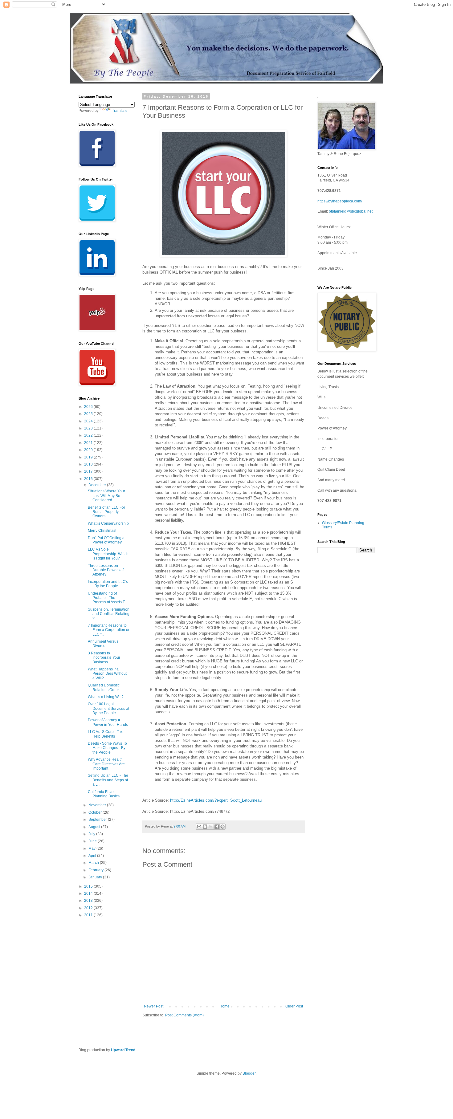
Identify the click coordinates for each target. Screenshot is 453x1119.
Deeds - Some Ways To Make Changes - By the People (107, 748)
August (94, 827)
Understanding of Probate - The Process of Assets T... (107, 597)
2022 (89, 435)
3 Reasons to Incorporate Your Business (104, 657)
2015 (89, 886)
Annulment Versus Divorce (103, 643)
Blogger (249, 1073)
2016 (89, 479)
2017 (89, 471)
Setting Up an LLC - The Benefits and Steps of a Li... (108, 780)
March (94, 863)
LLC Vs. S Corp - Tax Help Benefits (105, 734)
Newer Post (153, 1006)
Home (224, 1006)
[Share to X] (211, 827)
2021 (89, 443)
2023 (89, 428)
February (96, 870)
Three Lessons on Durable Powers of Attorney (106, 570)
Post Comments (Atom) (184, 1015)
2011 (89, 915)
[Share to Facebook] (217, 827)
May (92, 848)
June (93, 841)
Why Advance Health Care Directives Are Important (106, 764)
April (92, 855)
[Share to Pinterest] (222, 827)
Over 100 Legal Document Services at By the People (108, 708)
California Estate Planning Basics (104, 794)
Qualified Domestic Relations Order (104, 687)
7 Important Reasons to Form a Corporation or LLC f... (108, 630)
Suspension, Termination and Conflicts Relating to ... (108, 614)
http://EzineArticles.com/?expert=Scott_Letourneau (216, 800)
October (95, 812)
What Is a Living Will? (106, 697)
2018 (89, 464)
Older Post (294, 1006)
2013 (89, 900)
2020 (89, 450)
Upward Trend (123, 1050)
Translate (120, 110)
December (97, 485)
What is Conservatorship (108, 523)
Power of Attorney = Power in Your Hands (108, 722)
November (97, 805)
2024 (89, 421)
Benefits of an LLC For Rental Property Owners (106, 512)
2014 (89, 893)
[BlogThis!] (205, 827)
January (95, 877)
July (92, 834)
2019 (89, 457)
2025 (89, 414)
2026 (89, 407)
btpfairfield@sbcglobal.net (351, 211)
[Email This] (199, 827)
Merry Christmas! (102, 530)
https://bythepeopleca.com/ (339, 201)
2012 (89, 908)
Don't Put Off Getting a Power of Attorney (106, 540)
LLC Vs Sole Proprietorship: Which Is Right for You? (108, 553)
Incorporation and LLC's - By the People (108, 584)
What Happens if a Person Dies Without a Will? (107, 673)
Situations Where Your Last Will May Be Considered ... (106, 495)
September (98, 819)
